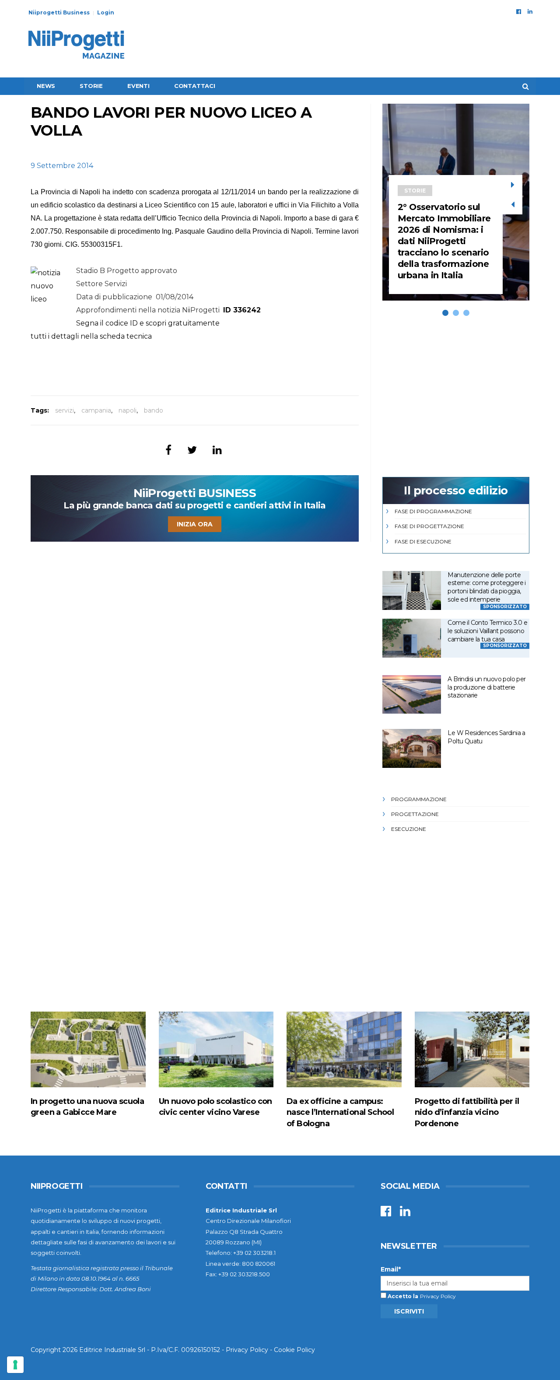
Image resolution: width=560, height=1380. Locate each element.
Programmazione (419, 799)
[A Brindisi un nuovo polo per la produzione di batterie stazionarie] (411, 694)
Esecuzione (408, 829)
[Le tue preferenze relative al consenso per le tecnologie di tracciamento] (15, 1364)
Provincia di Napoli (71, 192)
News (46, 85)
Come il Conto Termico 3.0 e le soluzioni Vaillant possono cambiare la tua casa (487, 631)
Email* (391, 1269)
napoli (127, 410)
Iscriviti (409, 1311)
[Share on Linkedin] (217, 450)
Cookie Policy (294, 1350)
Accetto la (402, 1296)
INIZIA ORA (195, 524)
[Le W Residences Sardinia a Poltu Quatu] (411, 748)
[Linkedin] (530, 11)
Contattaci (194, 85)
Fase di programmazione (433, 511)
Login (105, 12)
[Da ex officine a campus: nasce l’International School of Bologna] (344, 1049)
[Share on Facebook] (168, 450)
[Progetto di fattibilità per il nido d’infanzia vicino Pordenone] (472, 1049)
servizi (64, 410)
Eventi (138, 85)
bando (153, 410)
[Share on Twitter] (192, 450)
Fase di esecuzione (423, 541)
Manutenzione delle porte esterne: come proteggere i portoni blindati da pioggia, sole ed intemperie (486, 587)
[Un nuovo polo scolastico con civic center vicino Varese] (216, 1049)
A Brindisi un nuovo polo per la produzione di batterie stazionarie (486, 687)
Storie (91, 85)
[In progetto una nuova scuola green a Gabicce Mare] (88, 1049)
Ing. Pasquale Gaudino (197, 231)
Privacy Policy (438, 1296)
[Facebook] (518, 11)
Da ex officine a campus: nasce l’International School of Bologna (340, 1112)
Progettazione (415, 814)
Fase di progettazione (429, 526)
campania (96, 410)
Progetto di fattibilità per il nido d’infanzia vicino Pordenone (467, 1112)
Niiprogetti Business (59, 12)
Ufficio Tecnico (180, 218)
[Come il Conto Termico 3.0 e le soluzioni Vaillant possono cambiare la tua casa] (411, 638)
